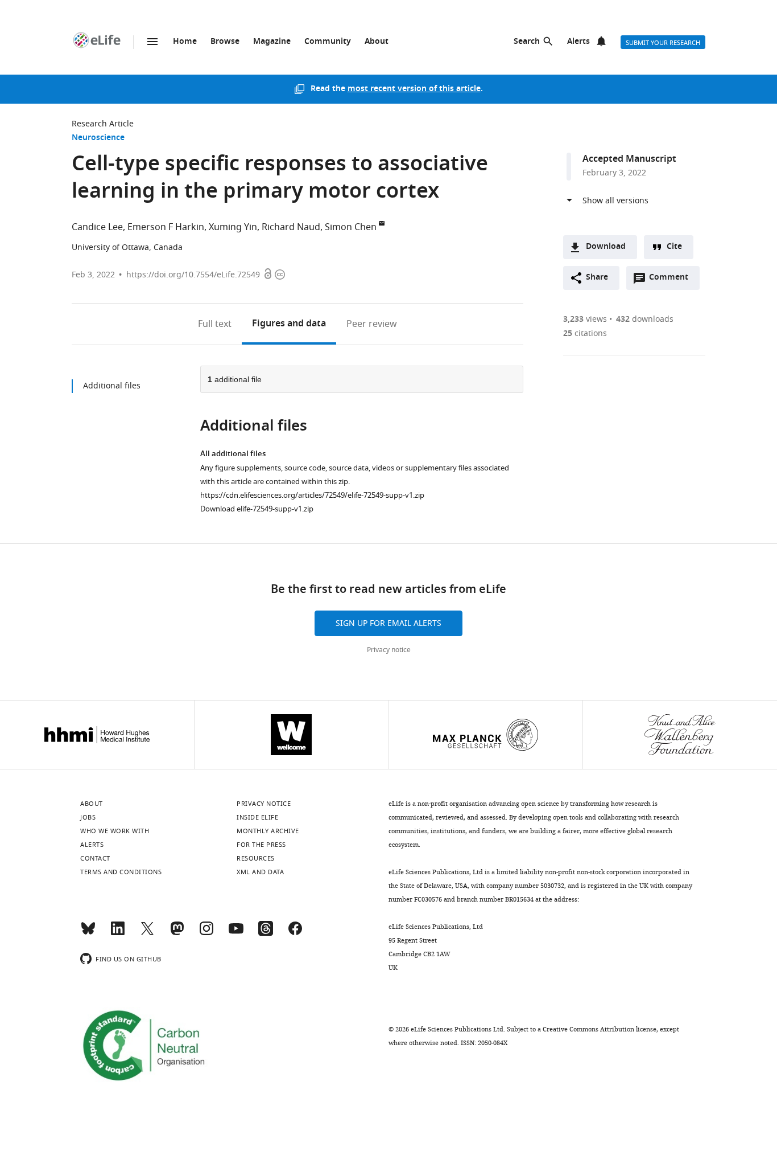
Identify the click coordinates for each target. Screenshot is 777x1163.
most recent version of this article (414, 89)
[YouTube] (236, 933)
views (585, 319)
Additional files (111, 386)
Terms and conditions (121, 872)
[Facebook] (295, 933)
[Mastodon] (177, 933)
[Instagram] (206, 933)
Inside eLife (257, 817)
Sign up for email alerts (388, 623)
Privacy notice (389, 650)
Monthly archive (268, 831)
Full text (215, 324)
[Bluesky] (88, 933)
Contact (95, 858)
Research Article (103, 124)
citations (585, 333)
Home (185, 41)
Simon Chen (351, 227)
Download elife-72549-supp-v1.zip (256, 508)
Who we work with (114, 831)
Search (527, 41)
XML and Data (260, 872)
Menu (152, 41)
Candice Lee (97, 227)
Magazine (272, 41)
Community (327, 41)
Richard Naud (291, 227)
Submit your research (663, 42)
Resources (256, 858)
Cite (674, 246)
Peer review (371, 324)
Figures (289, 324)
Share (597, 277)
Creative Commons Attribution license (599, 1029)
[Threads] (266, 933)
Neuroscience (98, 138)
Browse (224, 41)
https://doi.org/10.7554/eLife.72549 (193, 275)
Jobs (88, 817)
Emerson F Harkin (165, 227)
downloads (644, 319)
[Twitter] (147, 933)
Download (606, 246)
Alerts (578, 41)
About (376, 41)
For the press (261, 844)
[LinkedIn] (118, 933)
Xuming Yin (233, 227)
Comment (672, 280)
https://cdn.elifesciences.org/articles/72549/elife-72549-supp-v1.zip (312, 495)
